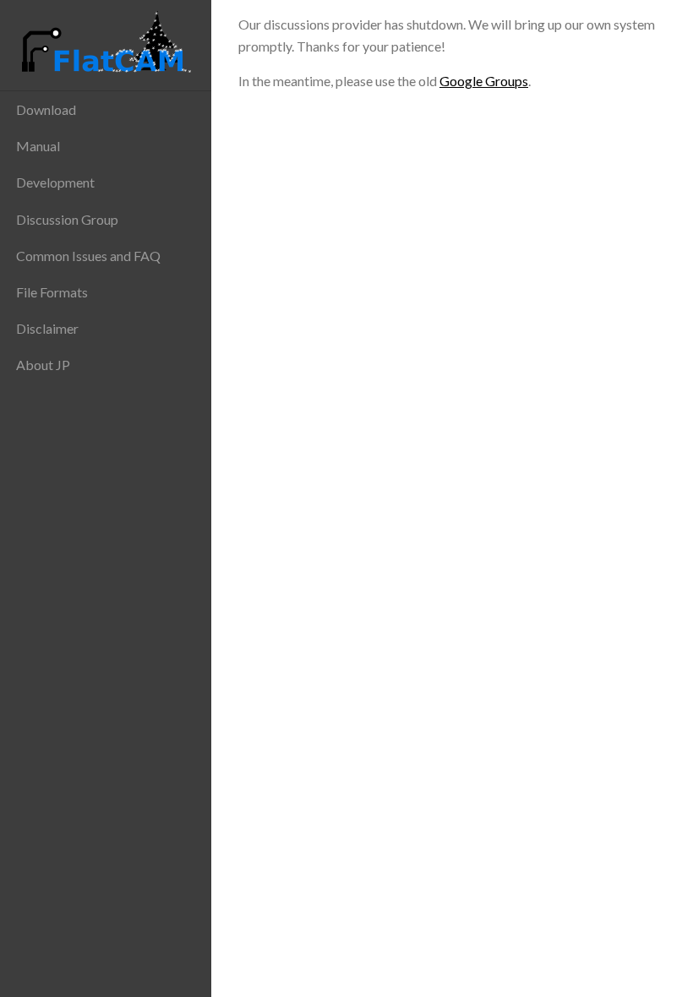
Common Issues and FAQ (88, 256)
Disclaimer (47, 328)
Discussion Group (67, 219)
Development (55, 182)
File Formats (52, 292)
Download (46, 109)
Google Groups (483, 81)
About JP (43, 365)
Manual (38, 146)
